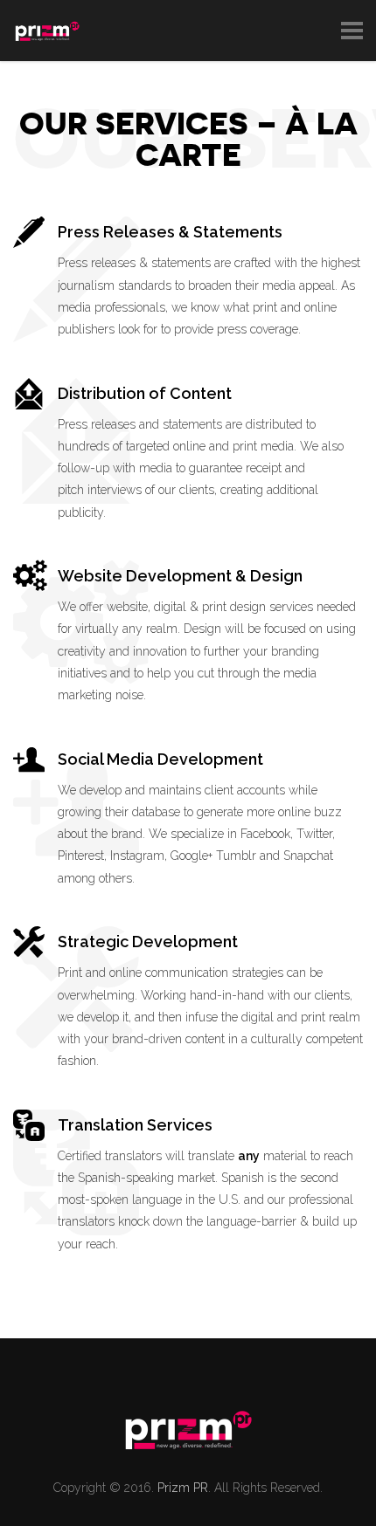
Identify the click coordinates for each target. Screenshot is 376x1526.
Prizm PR (182, 1488)
